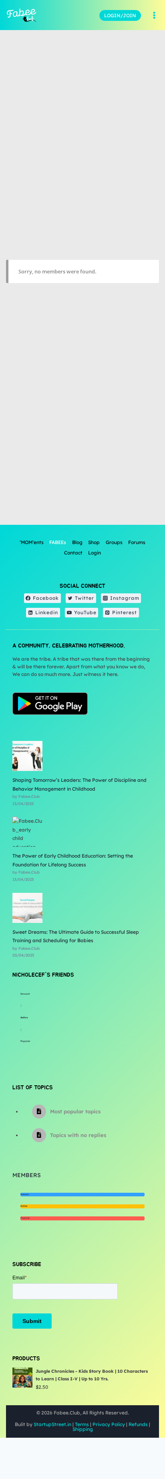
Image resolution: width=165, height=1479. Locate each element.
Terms (82, 1424)
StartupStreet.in (52, 1424)
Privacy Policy (109, 1424)
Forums (136, 542)
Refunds (138, 1424)
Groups (114, 542)
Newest (25, 993)
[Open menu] (154, 15)
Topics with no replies (78, 1135)
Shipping (82, 1429)
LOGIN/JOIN (120, 15)
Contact (73, 553)
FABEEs (57, 542)
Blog (77, 542)
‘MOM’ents (32, 542)
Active (24, 1017)
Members (26, 1175)
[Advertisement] (82, 436)
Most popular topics (75, 1111)
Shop (94, 542)
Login (94, 553)
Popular (25, 1041)
